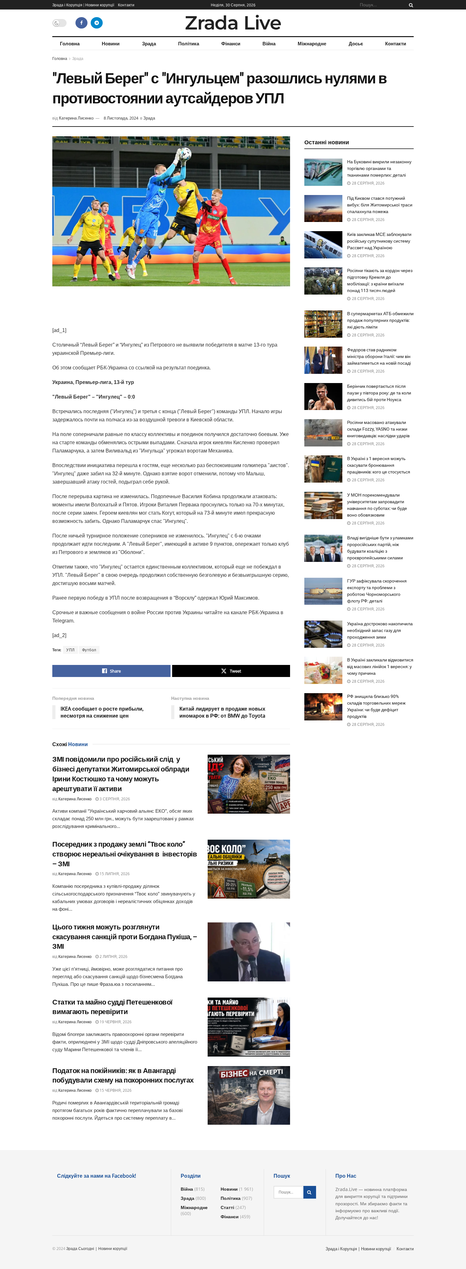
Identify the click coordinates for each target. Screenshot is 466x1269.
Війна (268, 43)
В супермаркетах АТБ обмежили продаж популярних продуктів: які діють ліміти (380, 320)
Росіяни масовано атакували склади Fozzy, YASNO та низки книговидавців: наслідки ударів (378, 429)
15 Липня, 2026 (114, 873)
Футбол (89, 650)
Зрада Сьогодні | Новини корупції (96, 1248)
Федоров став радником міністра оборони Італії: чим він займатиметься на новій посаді (379, 356)
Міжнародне (312, 43)
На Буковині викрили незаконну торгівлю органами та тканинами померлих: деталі (379, 168)
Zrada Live (233, 22)
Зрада (149, 43)
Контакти (126, 5)
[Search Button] (410, 5)
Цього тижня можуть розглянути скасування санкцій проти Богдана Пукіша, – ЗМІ (124, 937)
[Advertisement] (171, 310)
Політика (188, 43)
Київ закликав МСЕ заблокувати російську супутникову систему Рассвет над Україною (379, 241)
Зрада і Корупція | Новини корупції (83, 5)
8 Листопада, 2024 (121, 118)
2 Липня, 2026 (113, 956)
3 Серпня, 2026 (114, 799)
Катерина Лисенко (76, 118)
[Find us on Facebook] (81, 23)
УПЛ (70, 650)
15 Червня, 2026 (115, 1090)
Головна (70, 43)
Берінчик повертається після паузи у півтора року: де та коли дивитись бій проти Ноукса (379, 393)
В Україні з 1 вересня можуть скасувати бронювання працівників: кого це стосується (378, 465)
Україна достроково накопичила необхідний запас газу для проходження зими (380, 630)
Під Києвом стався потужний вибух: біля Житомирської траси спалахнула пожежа (379, 205)
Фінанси (230, 43)
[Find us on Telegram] (97, 23)
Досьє (356, 43)
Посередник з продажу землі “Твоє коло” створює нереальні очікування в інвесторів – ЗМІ (124, 854)
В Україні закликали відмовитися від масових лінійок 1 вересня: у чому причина (380, 666)
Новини (111, 43)
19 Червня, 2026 (115, 1022)
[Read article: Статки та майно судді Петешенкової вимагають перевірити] (249, 1027)
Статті (227, 1207)
